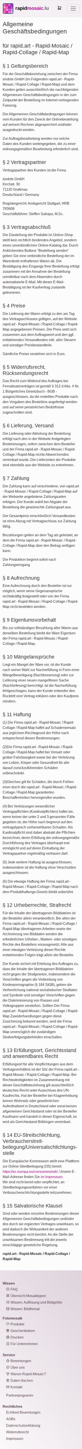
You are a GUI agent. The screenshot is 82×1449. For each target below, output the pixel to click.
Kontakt (16, 1387)
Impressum (14, 1438)
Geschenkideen (22, 1331)
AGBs (10, 1419)
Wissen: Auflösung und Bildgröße (36, 1302)
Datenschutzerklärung (23, 1425)
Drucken (17, 1337)
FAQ (13, 1289)
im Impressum (51, 1177)
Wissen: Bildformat (25, 1309)
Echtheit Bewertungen (23, 1412)
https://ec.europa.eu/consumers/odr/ (30, 1171)
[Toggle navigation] (73, 8)
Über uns (17, 1367)
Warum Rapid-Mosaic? (28, 1374)
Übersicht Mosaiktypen (28, 1296)
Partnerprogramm (19, 1395)
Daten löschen (21, 1380)
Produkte (17, 1324)
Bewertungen (20, 1361)
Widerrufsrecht (17, 1432)
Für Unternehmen (24, 1344)
